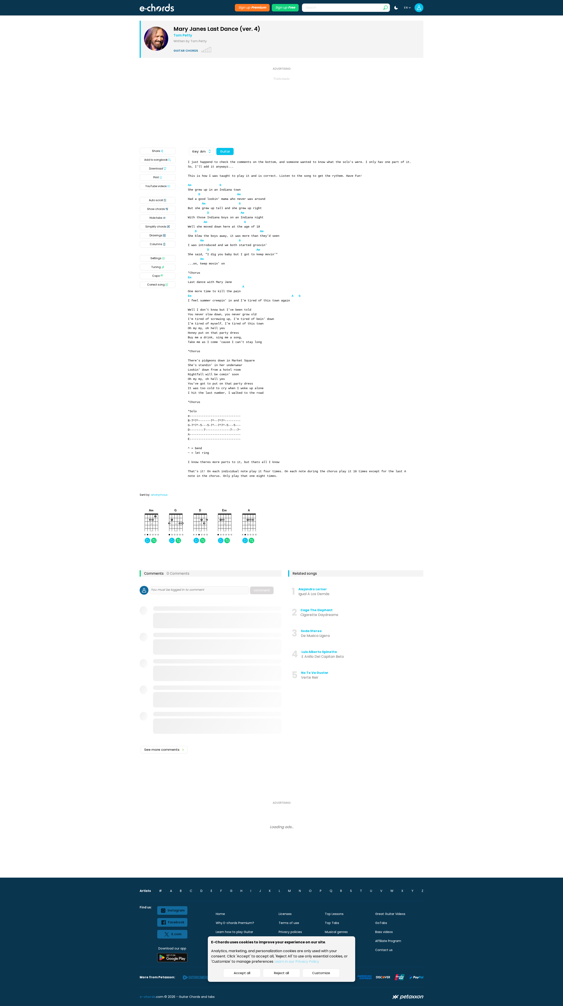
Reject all (281, 973)
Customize (321, 973)
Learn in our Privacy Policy (296, 961)
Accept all (242, 973)
